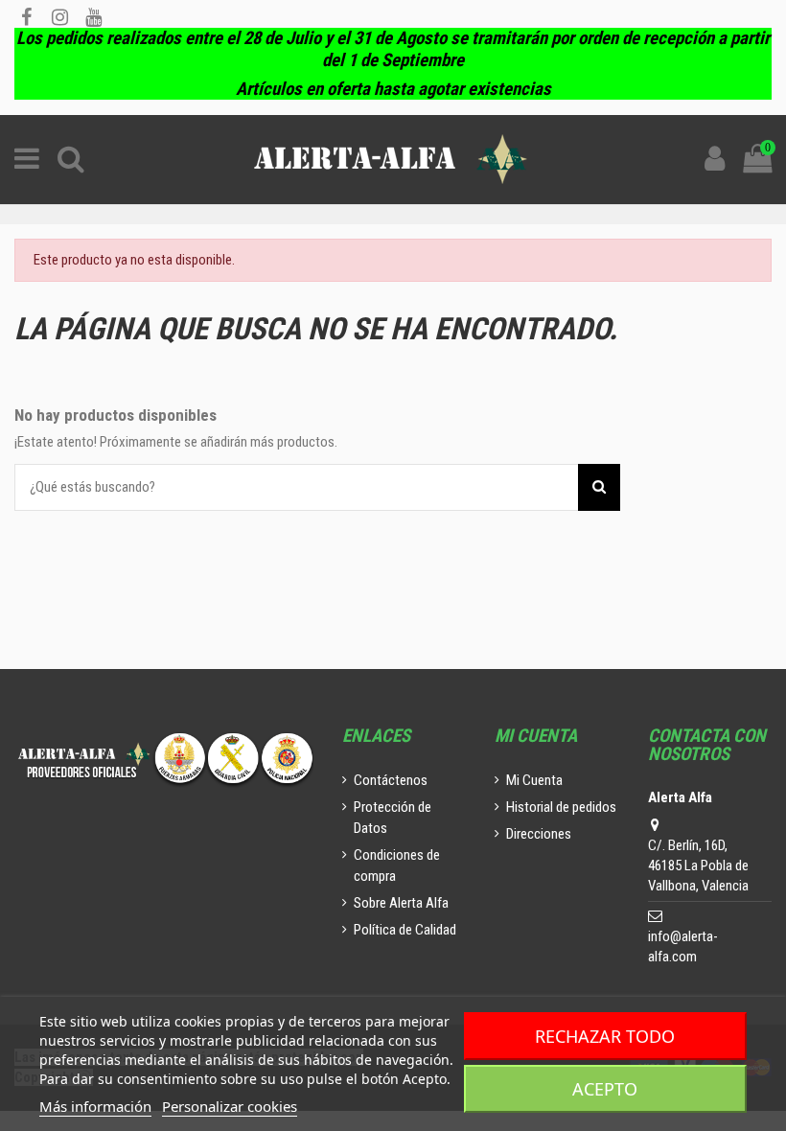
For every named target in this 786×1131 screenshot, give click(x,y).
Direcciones (538, 833)
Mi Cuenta (534, 780)
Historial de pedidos (561, 807)
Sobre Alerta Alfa (401, 903)
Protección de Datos (392, 817)
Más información (95, 1106)
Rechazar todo (605, 1036)
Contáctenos (391, 780)
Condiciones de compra (397, 865)
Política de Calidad (405, 929)
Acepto (604, 1088)
